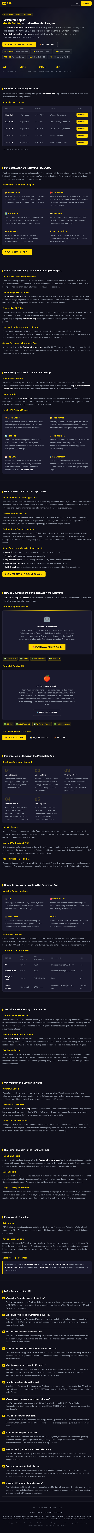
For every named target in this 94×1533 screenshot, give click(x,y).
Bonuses (53, 1508)
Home (34, 1508)
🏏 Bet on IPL (59, 737)
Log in (75, 3)
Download (43, 1508)
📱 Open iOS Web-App (47, 712)
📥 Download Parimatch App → (19, 44)
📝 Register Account (39, 737)
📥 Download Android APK (47, 647)
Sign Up (86, 3)
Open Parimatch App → (17, 252)
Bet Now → (82, 115)
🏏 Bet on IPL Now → (48, 44)
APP (7, 3)
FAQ (60, 1508)
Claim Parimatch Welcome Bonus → (24, 574)
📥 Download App (14, 737)
